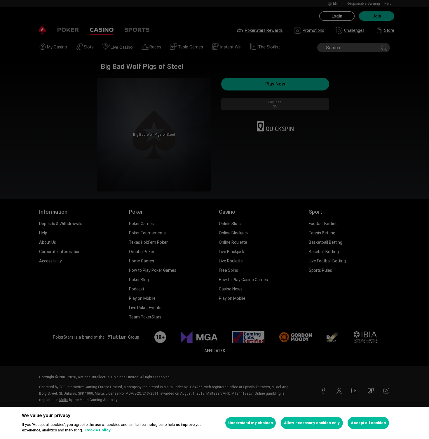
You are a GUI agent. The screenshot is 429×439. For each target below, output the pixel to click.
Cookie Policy (98, 430)
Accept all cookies (368, 423)
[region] (214, 423)
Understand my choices (250, 423)
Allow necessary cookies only (312, 423)
